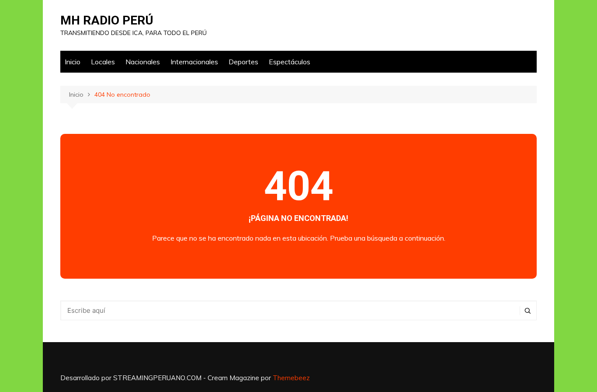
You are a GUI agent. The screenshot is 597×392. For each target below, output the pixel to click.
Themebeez (291, 378)
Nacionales (142, 61)
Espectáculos (289, 61)
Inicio (72, 61)
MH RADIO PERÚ (106, 20)
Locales (103, 61)
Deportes (243, 61)
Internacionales (194, 61)
